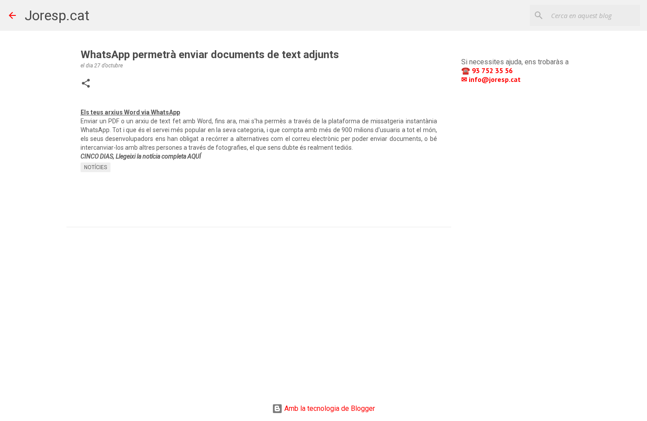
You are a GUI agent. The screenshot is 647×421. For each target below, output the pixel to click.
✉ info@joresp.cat (491, 79)
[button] (86, 84)
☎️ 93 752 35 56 (488, 70)
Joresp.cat (57, 15)
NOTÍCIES (95, 167)
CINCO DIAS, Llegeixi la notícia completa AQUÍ (141, 156)
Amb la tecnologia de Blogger (329, 408)
